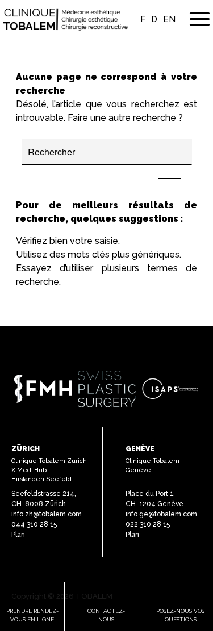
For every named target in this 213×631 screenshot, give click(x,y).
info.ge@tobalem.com (161, 514)
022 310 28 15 (148, 524)
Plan (18, 535)
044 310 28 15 (34, 524)
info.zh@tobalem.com (46, 514)
